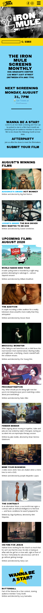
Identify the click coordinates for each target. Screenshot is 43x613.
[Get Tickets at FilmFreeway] (21, 101)
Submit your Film (23, 147)
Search (27, 41)
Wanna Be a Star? (22, 122)
